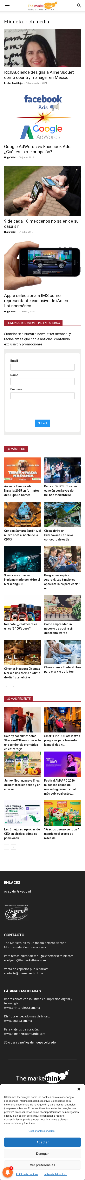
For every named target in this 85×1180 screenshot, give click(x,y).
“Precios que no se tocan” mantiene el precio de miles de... (61, 834)
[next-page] (13, 686)
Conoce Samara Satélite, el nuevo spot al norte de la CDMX (22, 535)
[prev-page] (6, 686)
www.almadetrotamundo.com (24, 1034)
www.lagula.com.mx (18, 1021)
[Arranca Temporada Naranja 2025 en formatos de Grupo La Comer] (22, 470)
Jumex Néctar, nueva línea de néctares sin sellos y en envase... (22, 785)
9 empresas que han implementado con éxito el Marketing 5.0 (22, 580)
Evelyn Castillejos (13, 82)
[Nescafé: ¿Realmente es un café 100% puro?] (22, 608)
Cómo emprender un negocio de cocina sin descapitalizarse (58, 629)
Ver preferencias (42, 1165)
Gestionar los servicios (41, 1130)
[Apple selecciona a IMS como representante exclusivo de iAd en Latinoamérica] (42, 265)
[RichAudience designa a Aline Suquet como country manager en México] (42, 48)
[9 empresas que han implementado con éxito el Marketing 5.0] (22, 559)
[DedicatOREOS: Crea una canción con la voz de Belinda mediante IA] (62, 470)
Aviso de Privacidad (17, 891)
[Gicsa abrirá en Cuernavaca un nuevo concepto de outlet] (62, 514)
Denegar (42, 1154)
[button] (79, 1089)
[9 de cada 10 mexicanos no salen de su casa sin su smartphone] (42, 191)
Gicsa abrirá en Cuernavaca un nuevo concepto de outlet (58, 535)
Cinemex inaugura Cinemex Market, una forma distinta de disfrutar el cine (22, 673)
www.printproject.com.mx (22, 1008)
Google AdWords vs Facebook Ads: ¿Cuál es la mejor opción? (37, 149)
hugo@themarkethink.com (55, 956)
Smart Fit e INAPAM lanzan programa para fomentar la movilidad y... (62, 740)
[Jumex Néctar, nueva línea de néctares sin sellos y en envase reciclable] (22, 764)
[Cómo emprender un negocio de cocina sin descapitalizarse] (62, 608)
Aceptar (43, 1142)
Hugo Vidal (10, 157)
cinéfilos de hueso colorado (37, 1042)
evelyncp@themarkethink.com (25, 960)
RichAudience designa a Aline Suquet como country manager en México (39, 75)
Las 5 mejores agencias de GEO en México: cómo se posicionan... (22, 834)
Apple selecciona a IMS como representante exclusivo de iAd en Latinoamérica (36, 300)
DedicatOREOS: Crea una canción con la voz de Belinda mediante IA (61, 491)
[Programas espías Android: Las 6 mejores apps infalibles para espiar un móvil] (62, 559)
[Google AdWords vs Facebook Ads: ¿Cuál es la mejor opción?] (42, 116)
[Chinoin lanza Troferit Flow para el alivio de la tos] (62, 652)
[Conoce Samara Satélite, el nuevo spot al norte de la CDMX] (22, 514)
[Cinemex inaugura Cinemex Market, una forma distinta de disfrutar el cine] (22, 652)
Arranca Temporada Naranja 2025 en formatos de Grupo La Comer (22, 491)
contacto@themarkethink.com (24, 973)
